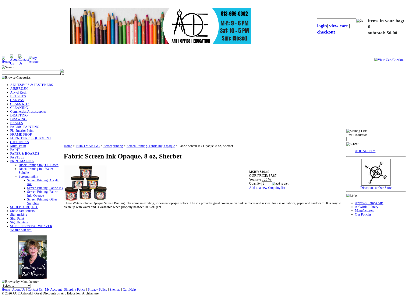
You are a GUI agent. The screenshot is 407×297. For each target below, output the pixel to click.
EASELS (16, 123)
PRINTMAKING (22, 161)
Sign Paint (17, 218)
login (322, 25)
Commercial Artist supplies (28, 111)
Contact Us (35, 289)
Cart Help (129, 289)
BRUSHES (18, 96)
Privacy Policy (97, 289)
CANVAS (17, 100)
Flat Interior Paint (21, 130)
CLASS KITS (19, 104)
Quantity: (255, 183)
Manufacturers (364, 210)
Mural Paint (18, 146)
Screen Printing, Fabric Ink (45, 188)
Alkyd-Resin (18, 92)
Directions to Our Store (376, 187)
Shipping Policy (74, 289)
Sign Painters (19, 222)
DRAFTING (19, 115)
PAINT (15, 149)
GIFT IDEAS (19, 142)
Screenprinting (28, 176)
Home (68, 146)
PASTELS (17, 157)
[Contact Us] (23, 63)
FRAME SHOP (21, 134)
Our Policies (363, 214)
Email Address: (356, 135)
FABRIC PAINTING (24, 127)
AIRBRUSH (19, 88)
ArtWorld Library (366, 207)
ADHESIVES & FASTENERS (31, 85)
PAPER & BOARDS (24, 153)
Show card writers (22, 211)
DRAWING (18, 119)
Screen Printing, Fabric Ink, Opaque (42, 193)
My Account (53, 289)
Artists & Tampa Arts (369, 203)
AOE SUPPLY (365, 151)
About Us (18, 289)
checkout (326, 32)
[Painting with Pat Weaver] (32, 256)
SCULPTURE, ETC (24, 207)
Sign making (18, 214)
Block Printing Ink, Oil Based (39, 165)
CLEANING (19, 107)
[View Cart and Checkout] (389, 60)
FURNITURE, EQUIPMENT (30, 138)
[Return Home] (6, 61)
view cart (338, 25)
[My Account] (34, 61)
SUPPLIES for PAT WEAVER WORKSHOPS (31, 228)
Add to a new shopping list (267, 187)
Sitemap (115, 289)
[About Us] (14, 63)
